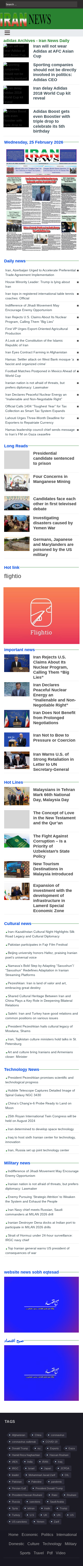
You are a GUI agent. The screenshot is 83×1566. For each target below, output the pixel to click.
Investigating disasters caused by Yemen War (53, 523)
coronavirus (57, 1435)
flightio (12, 576)
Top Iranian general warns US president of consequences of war (37, 1250)
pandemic (56, 1481)
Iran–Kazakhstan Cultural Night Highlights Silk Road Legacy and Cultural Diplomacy (39, 934)
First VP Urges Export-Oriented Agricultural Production (36, 331)
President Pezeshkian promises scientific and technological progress (39, 1080)
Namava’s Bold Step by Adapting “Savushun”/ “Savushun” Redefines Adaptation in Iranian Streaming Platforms (39, 970)
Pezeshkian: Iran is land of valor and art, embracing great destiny (36, 985)
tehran (31, 1508)
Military (71, 1544)
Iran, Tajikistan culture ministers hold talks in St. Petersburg (41, 1041)
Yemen (40, 1521)
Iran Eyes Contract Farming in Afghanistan (36, 352)
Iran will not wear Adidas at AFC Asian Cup (53, 51)
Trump (63, 1508)
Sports (25, 1553)
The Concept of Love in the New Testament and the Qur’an (54, 818)
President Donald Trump (49, 1488)
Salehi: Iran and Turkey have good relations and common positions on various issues (41, 1016)
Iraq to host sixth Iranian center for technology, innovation (40, 1139)
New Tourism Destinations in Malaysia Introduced (53, 869)
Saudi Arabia (57, 1501)
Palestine (36, 1481)
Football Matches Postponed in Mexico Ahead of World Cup (40, 373)
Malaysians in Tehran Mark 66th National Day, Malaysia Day (54, 794)
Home (13, 1535)
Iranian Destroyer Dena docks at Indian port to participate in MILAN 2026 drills (40, 1225)
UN (58, 1515)
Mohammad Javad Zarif (42, 1475)
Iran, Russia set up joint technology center (38, 1150)
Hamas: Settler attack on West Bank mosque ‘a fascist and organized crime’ (39, 361)
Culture (33, 1544)
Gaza (71, 1448)
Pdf (50, 1553)
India (30, 1461)
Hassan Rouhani (59, 1455)
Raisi (54, 1495)
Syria (15, 1508)
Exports (54, 1448)
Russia (16, 1501)
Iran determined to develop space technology (40, 1129)
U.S (32, 1515)
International (66, 1535)
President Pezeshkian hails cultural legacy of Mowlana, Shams (39, 1028)
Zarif (56, 1521)
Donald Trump (20, 1448)
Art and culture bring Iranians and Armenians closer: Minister (39, 1054)
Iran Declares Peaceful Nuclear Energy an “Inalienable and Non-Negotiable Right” (36, 397)
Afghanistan (18, 1435)
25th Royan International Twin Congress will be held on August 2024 (40, 1118)
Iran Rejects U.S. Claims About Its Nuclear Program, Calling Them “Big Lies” (36, 319)
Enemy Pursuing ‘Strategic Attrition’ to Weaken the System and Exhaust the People (40, 1199)
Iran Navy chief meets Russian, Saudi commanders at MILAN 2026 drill (33, 1212)
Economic (30, 1535)
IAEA (15, 1461)
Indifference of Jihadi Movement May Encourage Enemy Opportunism (32, 308)
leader (15, 1475)
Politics (47, 1535)
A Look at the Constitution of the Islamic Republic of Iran (34, 343)
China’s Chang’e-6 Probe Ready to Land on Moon (38, 1105)
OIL (67, 1475)
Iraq (60, 1461)
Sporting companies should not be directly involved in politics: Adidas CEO (54, 72)
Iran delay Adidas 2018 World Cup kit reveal (52, 93)
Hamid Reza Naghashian (26, 1455)
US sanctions (19, 1521)
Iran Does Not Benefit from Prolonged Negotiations (54, 717)
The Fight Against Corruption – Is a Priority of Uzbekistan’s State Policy (51, 846)
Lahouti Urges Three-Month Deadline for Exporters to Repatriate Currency (35, 420)
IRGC (15, 1468)
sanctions (35, 1501)
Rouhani (71, 1495)
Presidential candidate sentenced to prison (53, 458)
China (38, 1435)
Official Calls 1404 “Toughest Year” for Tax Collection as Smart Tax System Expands (36, 408)
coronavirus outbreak (24, 1441)
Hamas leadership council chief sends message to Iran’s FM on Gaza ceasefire (40, 432)
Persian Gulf (19, 1488)
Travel (39, 1553)
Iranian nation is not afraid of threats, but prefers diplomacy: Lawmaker (35, 385)
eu (39, 1448)
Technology (52, 1544)
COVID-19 (51, 1441)
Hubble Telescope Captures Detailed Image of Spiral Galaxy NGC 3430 (40, 1093)
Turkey (16, 1515)
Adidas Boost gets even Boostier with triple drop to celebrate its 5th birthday (51, 121)
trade (47, 1508)
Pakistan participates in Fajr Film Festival (37, 944)
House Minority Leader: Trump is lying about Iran (37, 284)
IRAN (45, 1461)
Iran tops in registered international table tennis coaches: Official (39, 296)
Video (60, 1553)
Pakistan (17, 1481)
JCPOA (65, 1468)
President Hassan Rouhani (27, 1495)
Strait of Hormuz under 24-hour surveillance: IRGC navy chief (39, 1238)
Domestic (16, 1544)
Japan (47, 1468)
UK (45, 1515)
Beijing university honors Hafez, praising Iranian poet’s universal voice (41, 955)
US (72, 1515)
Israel (31, 1468)
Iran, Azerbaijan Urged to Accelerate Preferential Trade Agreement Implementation (40, 272)
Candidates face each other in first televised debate (54, 503)
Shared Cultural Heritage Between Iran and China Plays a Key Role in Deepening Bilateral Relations (38, 1000)
